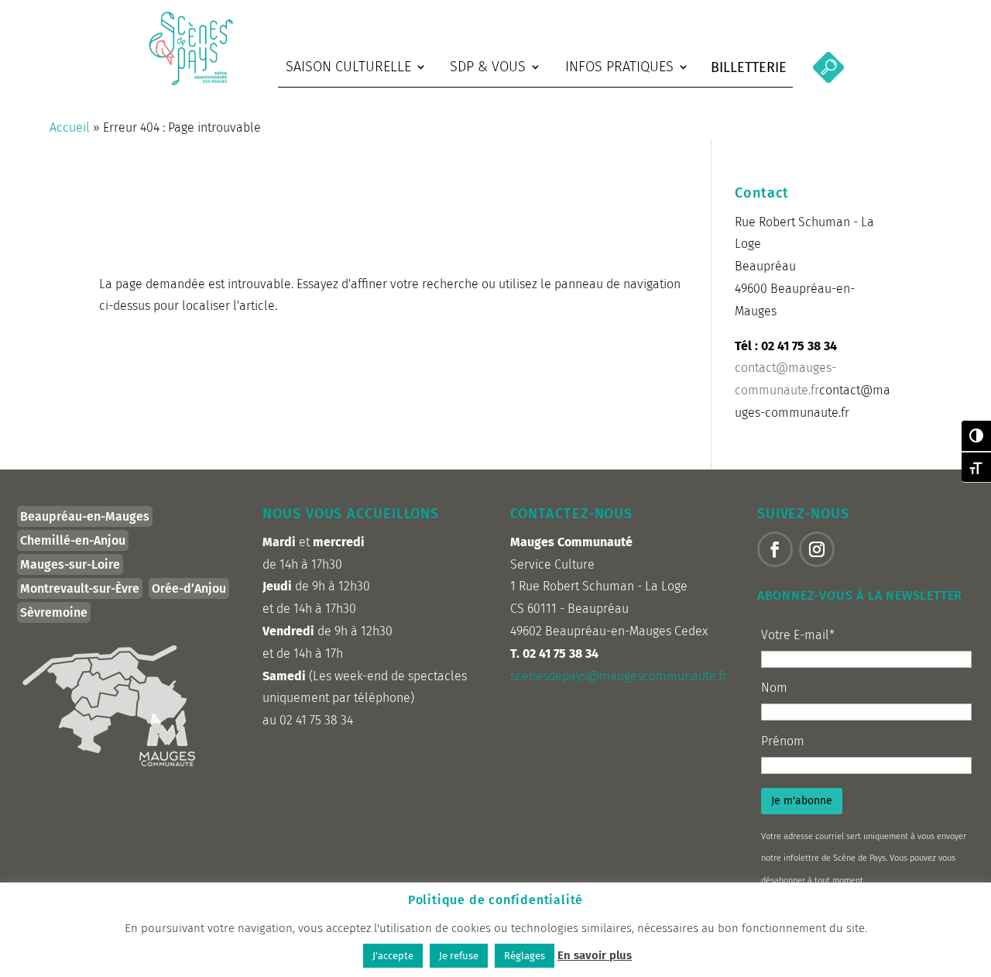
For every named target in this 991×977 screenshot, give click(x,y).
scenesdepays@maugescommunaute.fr (618, 676)
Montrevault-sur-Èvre (79, 588)
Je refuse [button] (458, 956)
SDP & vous (488, 66)
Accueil (70, 127)
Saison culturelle (348, 66)
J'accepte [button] (392, 956)
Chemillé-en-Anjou (72, 540)
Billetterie (749, 67)
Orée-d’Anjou (189, 588)
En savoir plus (594, 955)
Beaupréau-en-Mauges (84, 516)
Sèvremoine (53, 612)
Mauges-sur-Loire (70, 564)
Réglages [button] (524, 956)
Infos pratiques (619, 66)
